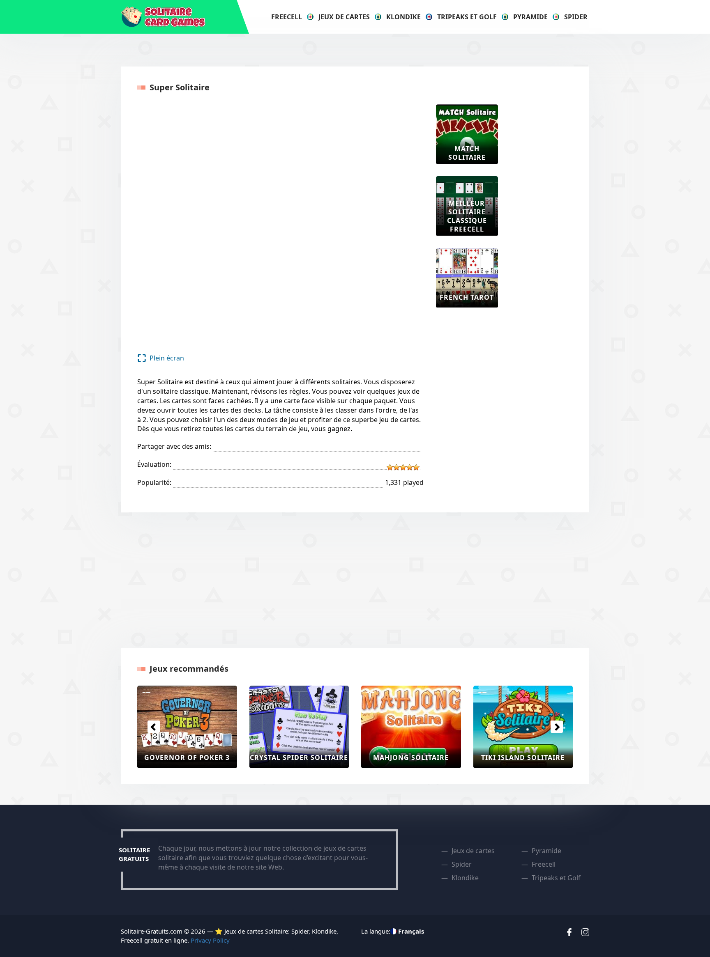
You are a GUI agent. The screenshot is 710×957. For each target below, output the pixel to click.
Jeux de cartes (344, 16)
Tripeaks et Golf (467, 16)
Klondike (403, 16)
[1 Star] (390, 467)
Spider (576, 16)
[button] (153, 727)
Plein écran (167, 358)
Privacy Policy (210, 940)
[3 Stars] (403, 467)
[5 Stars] (416, 467)
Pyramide (530, 16)
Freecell (286, 16)
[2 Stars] (396, 467)
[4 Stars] (409, 467)
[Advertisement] (543, 227)
